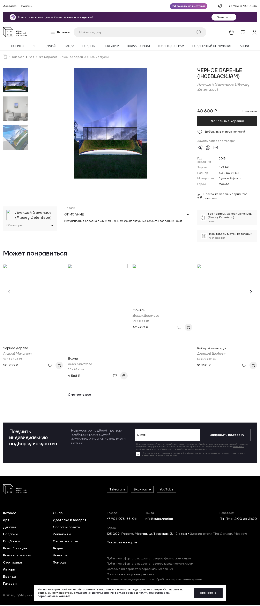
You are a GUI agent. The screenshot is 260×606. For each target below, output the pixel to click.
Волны (73, 358)
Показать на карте (122, 542)
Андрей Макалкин (17, 353)
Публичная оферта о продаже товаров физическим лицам (149, 558)
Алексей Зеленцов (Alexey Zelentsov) (223, 87)
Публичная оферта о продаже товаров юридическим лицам (150, 564)
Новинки (17, 46)
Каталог (18, 57)
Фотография (48, 57)
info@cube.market (159, 519)
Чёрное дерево (15, 348)
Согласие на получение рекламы (130, 574)
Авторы (9, 569)
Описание (74, 214)
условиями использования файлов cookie (105, 593)
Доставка (9, 6)
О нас (57, 513)
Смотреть (223, 17)
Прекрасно (208, 593)
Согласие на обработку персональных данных (140, 569)
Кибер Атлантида (211, 348)
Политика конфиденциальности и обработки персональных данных (154, 579)
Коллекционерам (171, 46)
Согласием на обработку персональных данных (186, 449)
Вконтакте (142, 489)
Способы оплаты (66, 527)
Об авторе (14, 225)
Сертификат (13, 562)
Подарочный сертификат (212, 46)
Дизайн (51, 46)
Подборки (111, 46)
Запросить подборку (227, 435)
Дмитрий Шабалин (211, 353)
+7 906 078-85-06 (243, 6)
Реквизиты (62, 534)
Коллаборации (138, 46)
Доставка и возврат (69, 520)
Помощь (26, 6)
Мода (70, 46)
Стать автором (65, 541)
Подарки (89, 46)
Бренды (9, 577)
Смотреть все (79, 395)
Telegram (117, 489)
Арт (35, 46)
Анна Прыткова (80, 364)
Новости (60, 555)
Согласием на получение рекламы (160, 455)
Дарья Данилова (146, 315)
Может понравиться (35, 254)
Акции (244, 46)
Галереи (10, 583)
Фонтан (139, 310)
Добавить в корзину (227, 121)
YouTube (166, 489)
